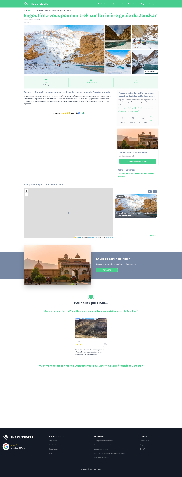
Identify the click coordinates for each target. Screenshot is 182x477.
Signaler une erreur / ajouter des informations (136, 173)
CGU (95, 469)
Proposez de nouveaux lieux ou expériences (109, 453)
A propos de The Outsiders (103, 441)
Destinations (103, 4)
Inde (29, 11)
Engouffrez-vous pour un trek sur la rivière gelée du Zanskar (52, 11)
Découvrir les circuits (137, 161)
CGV (99, 469)
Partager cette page (101, 457)
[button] (68, 113)
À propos (152, 4)
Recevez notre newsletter (103, 445)
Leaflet (78, 237)
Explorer (107, 270)
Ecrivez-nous (144, 441)
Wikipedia (122, 176)
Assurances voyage (101, 449)
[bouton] (150, 191)
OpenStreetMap (92, 237)
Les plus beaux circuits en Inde (133, 152)
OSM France (109, 237)
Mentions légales (86, 469)
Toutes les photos (151, 71)
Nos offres (132, 4)
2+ (151, 119)
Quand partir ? (118, 4)
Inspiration (89, 4)
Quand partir (53, 449)
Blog (142, 4)
